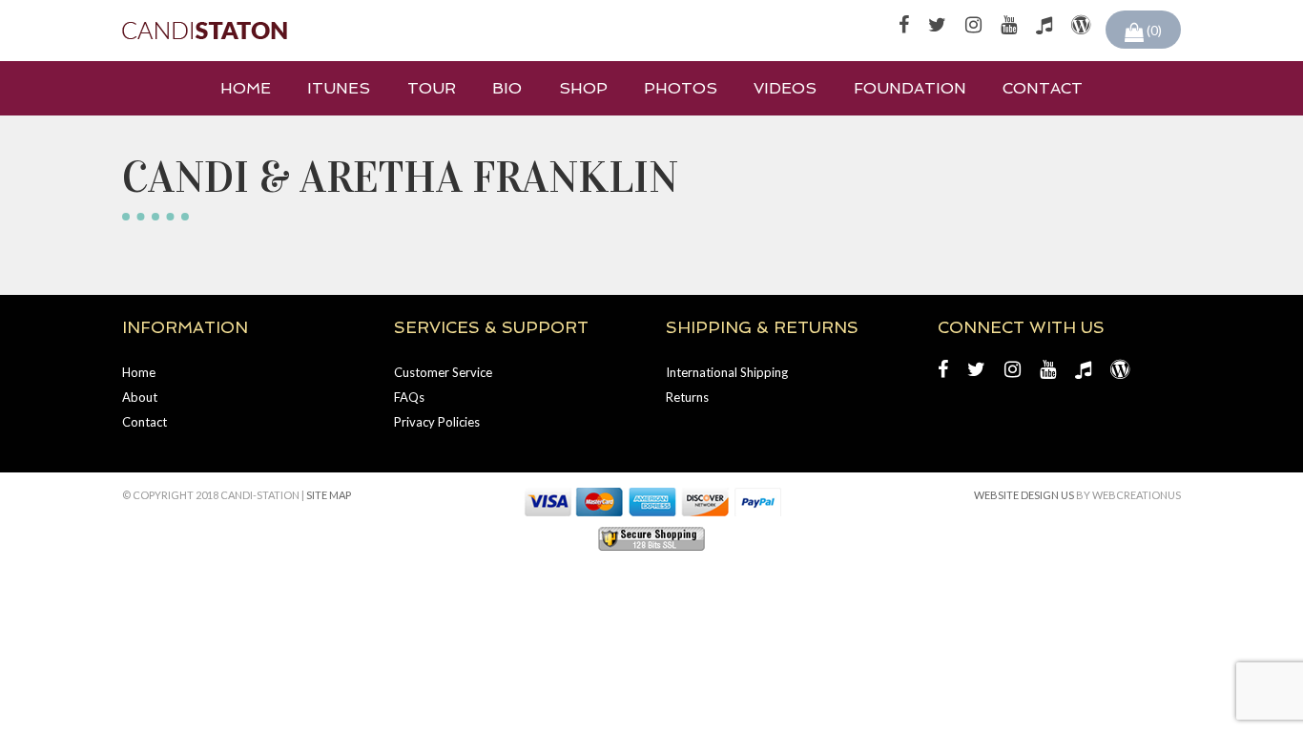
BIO (507, 88)
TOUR (431, 88)
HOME (245, 88)
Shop (583, 88)
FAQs (409, 397)
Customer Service (443, 372)
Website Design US (1024, 495)
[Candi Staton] (204, 30)
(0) (1153, 30)
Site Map (328, 495)
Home (138, 372)
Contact (144, 421)
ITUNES (338, 88)
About (139, 397)
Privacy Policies (437, 421)
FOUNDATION (910, 88)
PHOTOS (680, 88)
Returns (687, 397)
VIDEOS (785, 88)
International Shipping (727, 372)
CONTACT (1043, 88)
